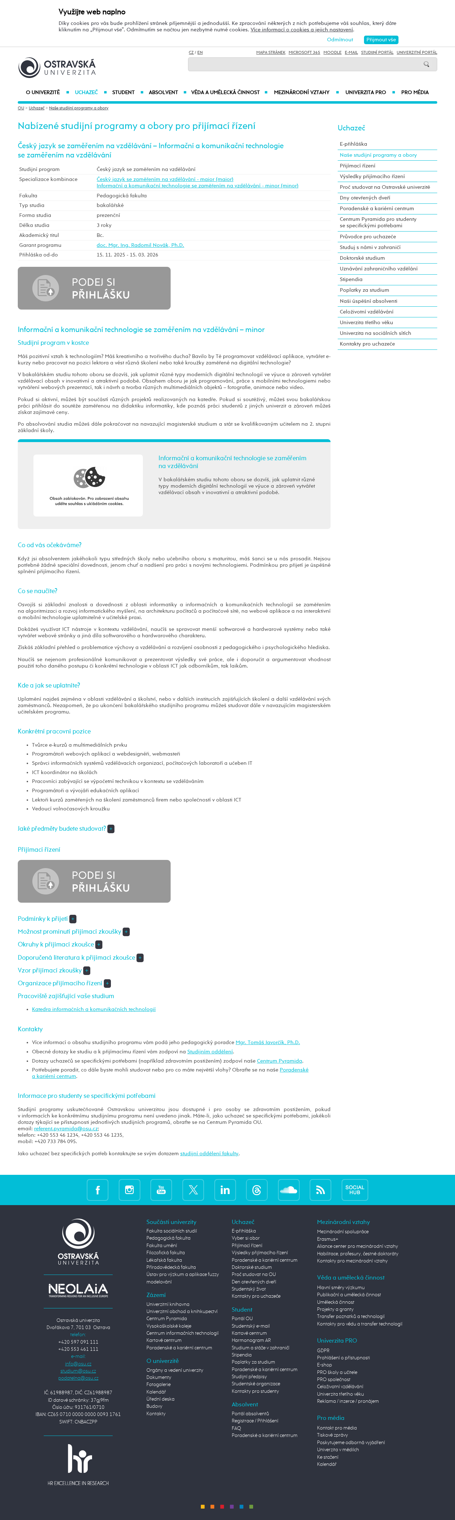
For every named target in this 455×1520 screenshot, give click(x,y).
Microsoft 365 (304, 53)
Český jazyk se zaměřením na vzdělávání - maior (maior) (165, 179)
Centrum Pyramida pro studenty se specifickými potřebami (378, 222)
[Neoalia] (78, 1290)
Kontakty (156, 1413)
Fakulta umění (161, 1245)
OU (21, 108)
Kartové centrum (164, 1340)
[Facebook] (97, 1190)
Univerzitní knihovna (167, 1304)
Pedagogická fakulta (168, 1238)
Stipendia (351, 279)
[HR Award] (78, 1464)
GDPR (323, 1350)
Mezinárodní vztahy (306, 92)
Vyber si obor (246, 1238)
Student (128, 92)
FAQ (236, 1428)
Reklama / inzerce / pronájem (348, 1401)
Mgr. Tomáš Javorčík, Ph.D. (268, 1042)
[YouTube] (161, 1190)
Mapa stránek (270, 53)
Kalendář (156, 1392)
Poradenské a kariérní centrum (377, 208)
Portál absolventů (250, 1413)
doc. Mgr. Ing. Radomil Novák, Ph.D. (140, 245)
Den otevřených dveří (254, 1282)
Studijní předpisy (249, 1376)
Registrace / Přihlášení (255, 1420)
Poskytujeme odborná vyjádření (351, 1442)
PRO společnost (333, 1379)
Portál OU (242, 1318)
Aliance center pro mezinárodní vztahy (357, 1246)
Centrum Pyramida (279, 1061)
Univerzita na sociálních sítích (375, 333)
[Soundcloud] (289, 1190)
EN (200, 53)
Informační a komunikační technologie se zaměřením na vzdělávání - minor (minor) (198, 185)
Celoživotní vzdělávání (367, 312)
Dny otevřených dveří (365, 198)
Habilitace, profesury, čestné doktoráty (357, 1253)
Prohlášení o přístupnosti (343, 1357)
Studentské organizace (256, 1383)
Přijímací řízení (357, 165)
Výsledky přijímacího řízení (372, 176)
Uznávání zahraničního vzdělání (379, 268)
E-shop (324, 1365)
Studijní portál (377, 53)
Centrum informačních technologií (182, 1333)
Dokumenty (158, 1377)
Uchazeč (91, 92)
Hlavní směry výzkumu (341, 1287)
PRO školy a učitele (337, 1372)
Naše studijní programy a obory (78, 108)
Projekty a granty (335, 1309)
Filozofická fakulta (165, 1252)
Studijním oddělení (210, 1051)
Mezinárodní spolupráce (343, 1231)
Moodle (332, 53)
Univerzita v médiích (338, 1449)
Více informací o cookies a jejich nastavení (302, 29)
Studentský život (249, 1289)
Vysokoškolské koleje (168, 1326)
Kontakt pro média (337, 1428)
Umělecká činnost (335, 1302)
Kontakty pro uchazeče (367, 344)
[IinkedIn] (225, 1190)
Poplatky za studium (364, 290)
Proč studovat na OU (254, 1274)
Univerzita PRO (371, 92)
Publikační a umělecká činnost (349, 1294)
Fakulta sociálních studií (171, 1231)
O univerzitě (47, 92)
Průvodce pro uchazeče (368, 236)
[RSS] (320, 1190)
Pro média (415, 92)
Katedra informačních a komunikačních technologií (94, 1009)
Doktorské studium (362, 258)
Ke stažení (327, 1457)
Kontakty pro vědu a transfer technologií (359, 1324)
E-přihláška (353, 144)
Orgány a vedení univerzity (174, 1370)
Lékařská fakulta (164, 1260)
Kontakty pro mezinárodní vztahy (352, 1261)
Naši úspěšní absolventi (368, 301)
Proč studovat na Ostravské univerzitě (385, 187)
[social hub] (355, 1190)
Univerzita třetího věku (366, 322)
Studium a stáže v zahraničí (260, 1347)
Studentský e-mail (251, 1326)
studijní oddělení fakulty (209, 1153)
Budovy (154, 1406)
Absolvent (168, 92)
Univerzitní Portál (417, 53)
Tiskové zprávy (332, 1435)
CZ (191, 53)
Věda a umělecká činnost (229, 92)
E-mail (351, 53)
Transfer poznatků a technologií (351, 1316)
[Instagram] (129, 1190)
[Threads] (257, 1190)
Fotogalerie (158, 1384)
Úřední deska (160, 1399)
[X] (193, 1190)
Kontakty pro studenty (255, 1391)
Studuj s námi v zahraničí (370, 247)
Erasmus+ (327, 1239)
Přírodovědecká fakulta (171, 1267)
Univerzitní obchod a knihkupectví (182, 1311)
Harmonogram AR (251, 1340)
